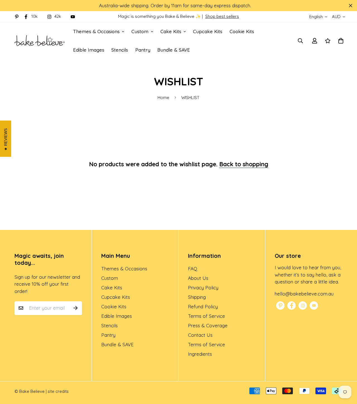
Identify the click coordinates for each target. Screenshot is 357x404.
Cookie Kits (242, 31)
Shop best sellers (222, 16)
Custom (139, 31)
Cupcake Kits (207, 31)
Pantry (142, 50)
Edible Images (88, 50)
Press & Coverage (208, 325)
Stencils (119, 50)
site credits (58, 391)
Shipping (197, 297)
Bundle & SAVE (173, 50)
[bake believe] (40, 40)
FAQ (192, 268)
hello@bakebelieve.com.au (304, 294)
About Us (198, 278)
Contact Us (200, 335)
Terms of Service (206, 316)
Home (163, 97)
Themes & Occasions (96, 31)
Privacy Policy (203, 287)
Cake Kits (170, 31)
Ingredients (200, 354)
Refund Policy (203, 306)
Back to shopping (243, 164)
